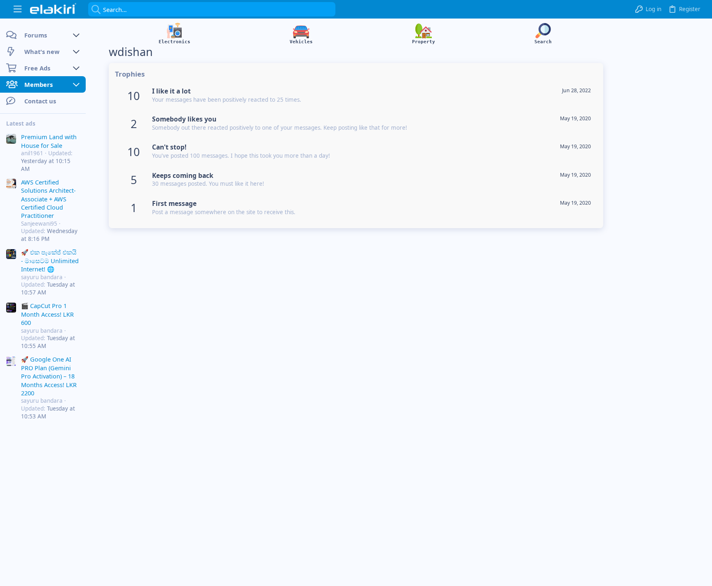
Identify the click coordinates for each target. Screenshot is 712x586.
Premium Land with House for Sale (49, 141)
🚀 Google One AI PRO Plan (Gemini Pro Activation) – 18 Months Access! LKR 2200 (49, 376)
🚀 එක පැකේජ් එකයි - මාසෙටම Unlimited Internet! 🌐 (50, 260)
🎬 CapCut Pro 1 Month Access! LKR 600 (47, 314)
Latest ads (20, 123)
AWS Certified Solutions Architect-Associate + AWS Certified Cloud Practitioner (48, 199)
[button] (17, 9)
